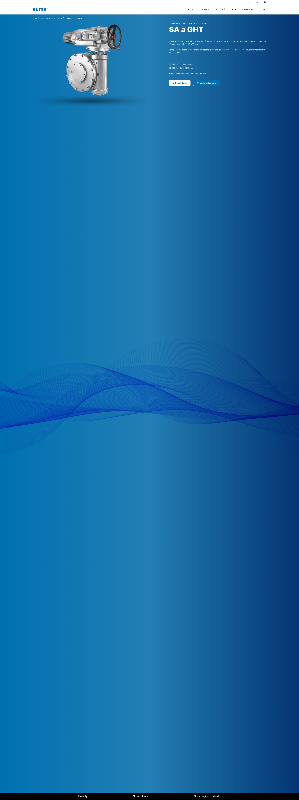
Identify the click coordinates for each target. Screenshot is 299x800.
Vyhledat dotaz (180, 83)
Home (35, 18)
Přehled (69, 18)
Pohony (57, 18)
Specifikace (140, 796)
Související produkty (207, 796)
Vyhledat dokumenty (206, 83)
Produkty (44, 18)
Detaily (82, 796)
